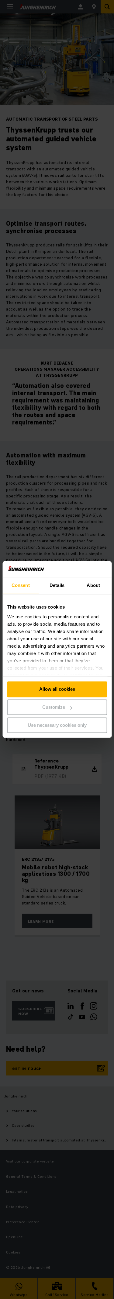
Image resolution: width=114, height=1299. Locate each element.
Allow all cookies (57, 689)
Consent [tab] (21, 585)
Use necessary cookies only (57, 725)
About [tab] (93, 585)
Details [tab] (57, 585)
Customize (53, 707)
